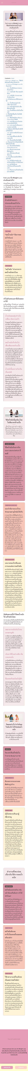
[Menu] (2, 3)
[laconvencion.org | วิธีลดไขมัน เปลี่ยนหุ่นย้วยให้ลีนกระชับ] (14, 2)
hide (13, 78)
